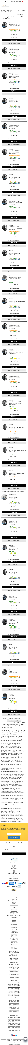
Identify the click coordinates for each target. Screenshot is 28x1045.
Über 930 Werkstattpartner (14, 873)
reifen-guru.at (16, 1042)
